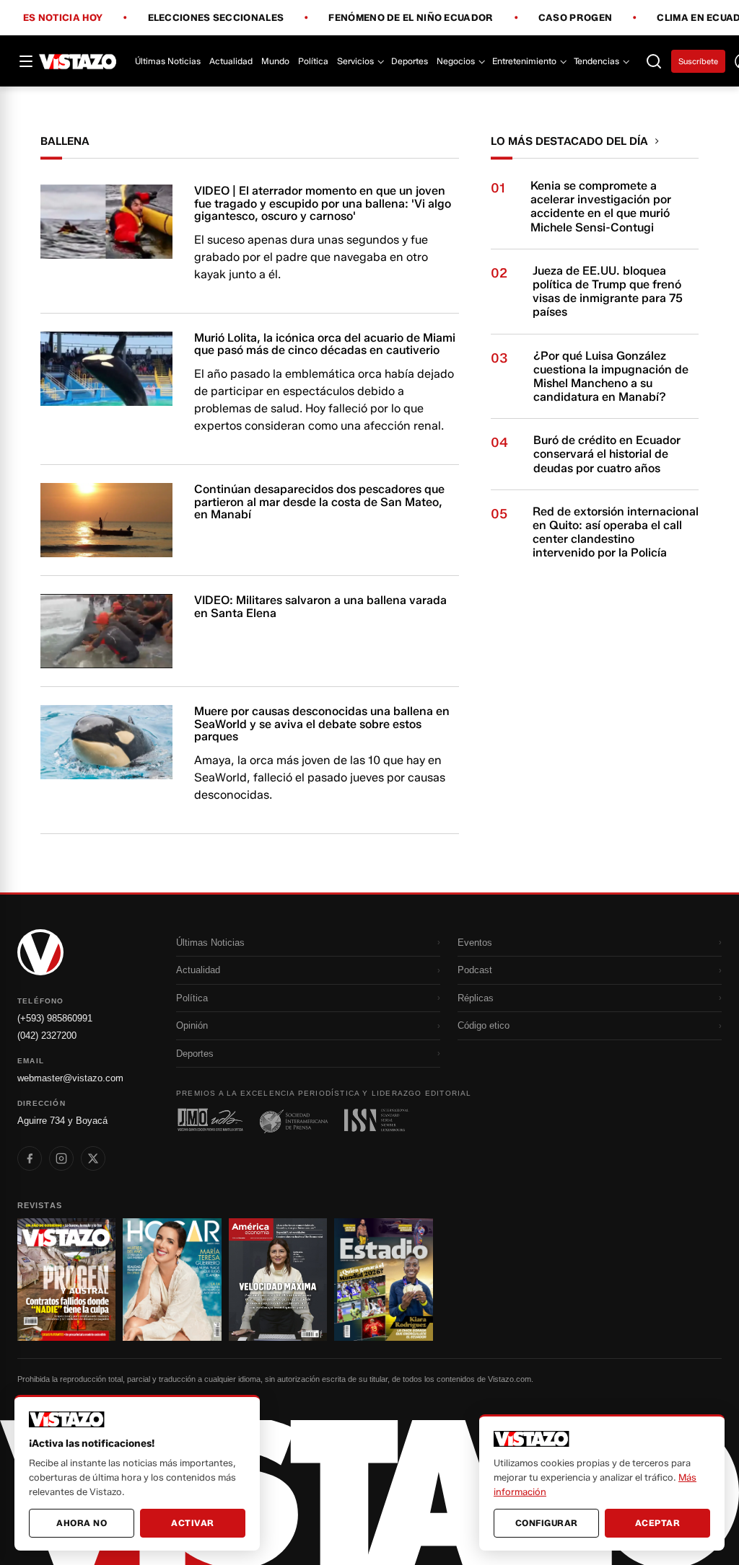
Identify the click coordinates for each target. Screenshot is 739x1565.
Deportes (409, 61)
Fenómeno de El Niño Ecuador (410, 18)
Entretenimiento (524, 61)
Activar (192, 1522)
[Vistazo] (78, 61)
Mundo (275, 61)
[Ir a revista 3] (278, 1279)
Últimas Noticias (168, 61)
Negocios (456, 61)
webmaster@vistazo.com (70, 1078)
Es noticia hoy (62, 18)
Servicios (355, 61)
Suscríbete (698, 61)
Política (313, 61)
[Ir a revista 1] (66, 1279)
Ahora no (81, 1522)
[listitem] (29, 1158)
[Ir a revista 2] (172, 1279)
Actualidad (231, 61)
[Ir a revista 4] (383, 1279)
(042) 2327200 (46, 1035)
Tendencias (596, 61)
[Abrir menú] (26, 61)
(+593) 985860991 (54, 1018)
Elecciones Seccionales (216, 18)
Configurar (546, 1522)
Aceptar (658, 1522)
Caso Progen (575, 18)
